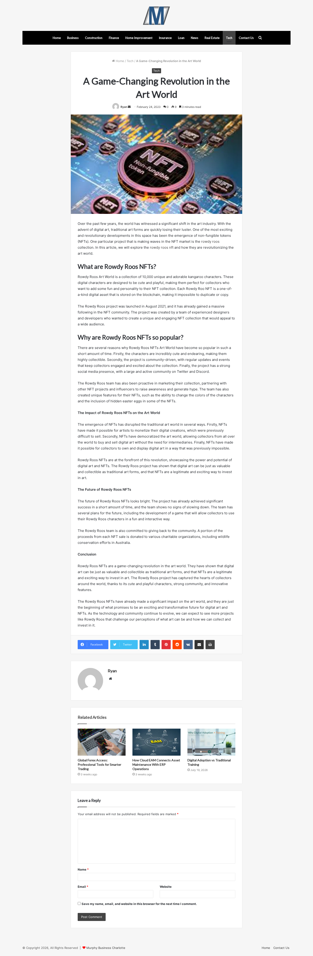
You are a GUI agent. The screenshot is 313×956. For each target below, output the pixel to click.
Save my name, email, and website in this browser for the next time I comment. (139, 904)
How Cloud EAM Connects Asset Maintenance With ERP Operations (156, 764)
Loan (181, 38)
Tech (229, 38)
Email (83, 886)
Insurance (165, 38)
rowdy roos (210, 241)
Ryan (124, 107)
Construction (93, 38)
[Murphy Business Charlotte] (156, 15)
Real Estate (212, 38)
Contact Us (246, 38)
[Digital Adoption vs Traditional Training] (211, 742)
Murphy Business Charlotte (105, 948)
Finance (114, 38)
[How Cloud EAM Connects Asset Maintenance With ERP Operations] (156, 742)
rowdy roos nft (161, 247)
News (194, 38)
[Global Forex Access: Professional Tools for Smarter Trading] (102, 742)
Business (73, 38)
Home (57, 38)
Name (83, 869)
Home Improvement (138, 38)
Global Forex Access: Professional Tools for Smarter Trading (99, 764)
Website (166, 886)
